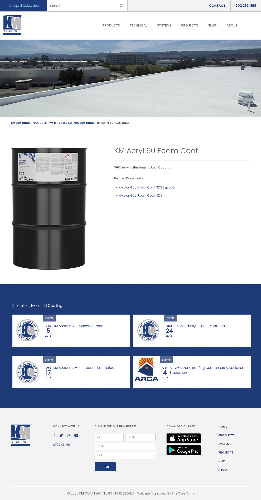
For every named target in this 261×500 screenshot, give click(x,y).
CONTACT (217, 5)
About (232, 25)
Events (49, 318)
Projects (189, 25)
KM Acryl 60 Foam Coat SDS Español (147, 187)
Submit (105, 467)
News (212, 25)
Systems (164, 25)
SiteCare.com (183, 493)
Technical (138, 25)
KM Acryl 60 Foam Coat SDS (140, 195)
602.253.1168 (246, 5)
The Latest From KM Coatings (37, 305)
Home (222, 427)
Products (111, 25)
